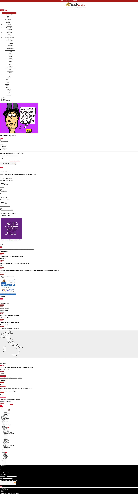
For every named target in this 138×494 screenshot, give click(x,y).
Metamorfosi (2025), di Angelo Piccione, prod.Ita (11, 378)
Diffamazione (9, 26)
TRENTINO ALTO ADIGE (10, 67)
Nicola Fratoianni (4, 310)
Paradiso (2, 301)
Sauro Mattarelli (4, 324)
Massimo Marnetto (5, 303)
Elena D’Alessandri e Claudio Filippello (8, 391)
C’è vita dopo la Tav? (4, 199)
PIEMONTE (10, 59)
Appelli (9, 39)
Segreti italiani (9, 29)
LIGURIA (10, 53)
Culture (8, 21)
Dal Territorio (8, 40)
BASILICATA (10, 43)
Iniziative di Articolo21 (9, 37)
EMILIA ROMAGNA (10, 48)
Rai (9, 76)
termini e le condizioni (15, 161)
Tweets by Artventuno (4, 472)
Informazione (8, 19)
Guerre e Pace (9, 32)
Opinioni (1, 298)
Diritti (9, 34)
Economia (8, 22)
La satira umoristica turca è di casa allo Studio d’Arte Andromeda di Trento (18, 174)
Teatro (7, 87)
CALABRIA (10, 45)
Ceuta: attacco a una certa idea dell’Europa (9, 322)
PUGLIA (10, 61)
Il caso (1, 193)
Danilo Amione (4, 380)
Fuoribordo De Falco (5, 206)
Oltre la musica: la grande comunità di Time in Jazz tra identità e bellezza (16, 388)
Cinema (7, 80)
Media (9, 74)
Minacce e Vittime (9, 27)
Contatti (3, 490)
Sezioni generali (9, 14)
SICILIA (10, 64)
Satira (1, 138)
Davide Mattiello (4, 251)
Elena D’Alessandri (5, 369)
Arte (7, 79)
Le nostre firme (5, 489)
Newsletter (9, 90)
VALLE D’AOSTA (10, 71)
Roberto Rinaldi (4, 177)
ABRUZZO (10, 42)
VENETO (10, 72)
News (1, 247)
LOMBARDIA (10, 55)
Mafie (9, 31)
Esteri (8, 17)
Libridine (7, 84)
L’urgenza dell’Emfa (4, 308)
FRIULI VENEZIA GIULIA (10, 50)
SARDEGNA (10, 63)
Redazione (4, 139)
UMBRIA (10, 69)
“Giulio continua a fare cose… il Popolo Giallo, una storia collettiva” (15, 263)
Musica (7, 85)
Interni (8, 16)
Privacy (3, 491)
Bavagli (9, 24)
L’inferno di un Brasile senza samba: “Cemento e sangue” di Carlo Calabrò (16, 367)
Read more (2, 253)
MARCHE (10, 56)
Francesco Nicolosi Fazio (6, 317)
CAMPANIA (10, 46)
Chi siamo (4, 488)
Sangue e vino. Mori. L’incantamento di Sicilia (10, 399)
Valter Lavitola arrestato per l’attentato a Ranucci (11, 256)
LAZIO (10, 51)
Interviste (9, 89)
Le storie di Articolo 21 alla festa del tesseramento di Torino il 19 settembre (17, 249)
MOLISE (10, 58)
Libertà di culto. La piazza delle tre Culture (9, 315)
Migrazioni (9, 35)
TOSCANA (10, 66)
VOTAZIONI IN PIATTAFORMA (7, 180)
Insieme (2, 187)
